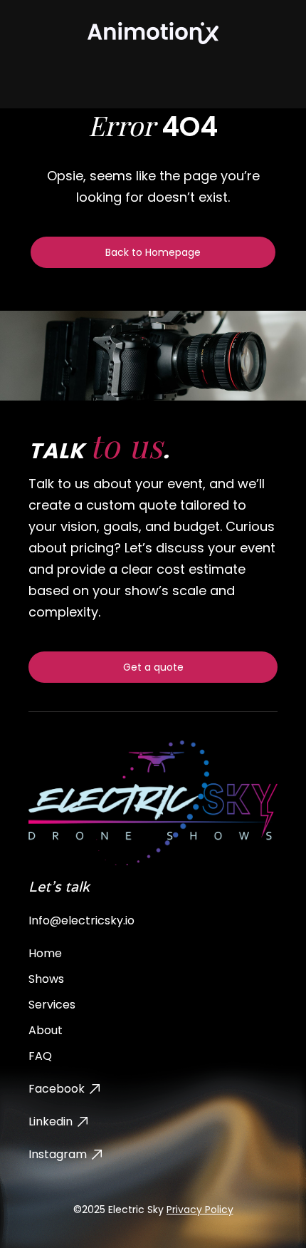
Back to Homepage (153, 252)
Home (45, 953)
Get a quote (153, 667)
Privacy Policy (200, 1209)
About (45, 1030)
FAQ (40, 1056)
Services (51, 1004)
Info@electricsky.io (81, 920)
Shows (46, 979)
